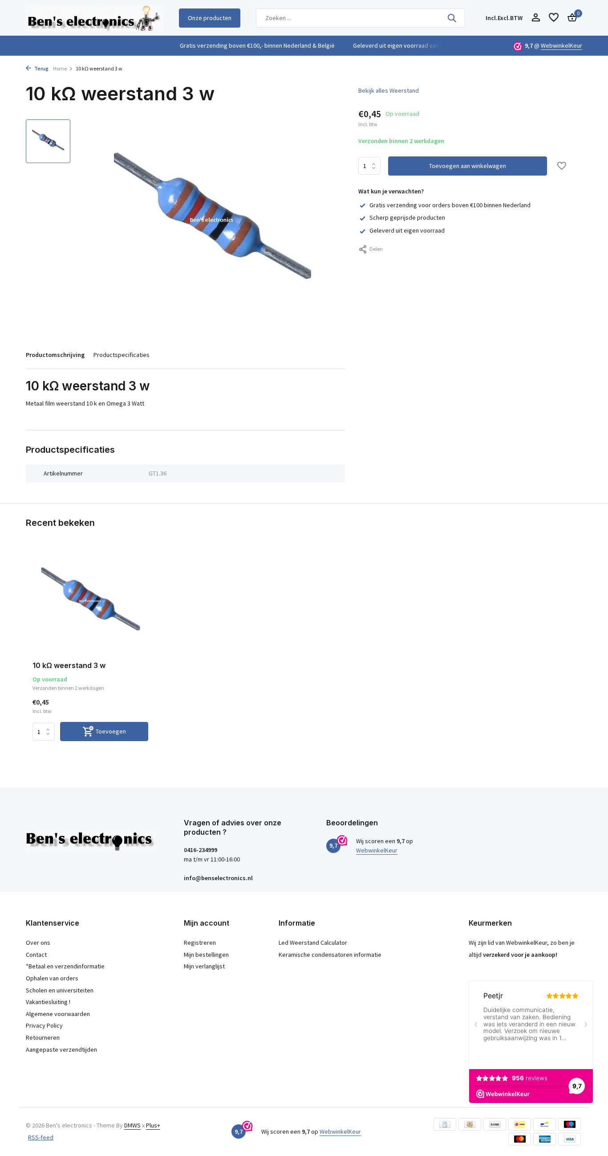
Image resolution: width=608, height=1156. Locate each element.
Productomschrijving (55, 355)
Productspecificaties (121, 355)
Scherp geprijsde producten (407, 218)
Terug (41, 68)
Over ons (38, 943)
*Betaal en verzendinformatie (65, 966)
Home (60, 68)
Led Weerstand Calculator (313, 943)
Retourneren (43, 1037)
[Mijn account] (535, 18)
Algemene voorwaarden (58, 1014)
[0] (570, 18)
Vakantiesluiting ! (48, 1002)
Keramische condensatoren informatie (330, 955)
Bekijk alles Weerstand (388, 90)
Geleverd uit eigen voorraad (407, 230)
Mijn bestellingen (206, 955)
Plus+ (153, 1125)
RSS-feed (40, 1137)
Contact (36, 955)
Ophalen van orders (52, 978)
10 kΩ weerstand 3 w (68, 665)
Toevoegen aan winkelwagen (467, 166)
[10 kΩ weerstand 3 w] (90, 603)
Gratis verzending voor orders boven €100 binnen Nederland (450, 205)
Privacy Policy (44, 1025)
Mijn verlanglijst (204, 966)
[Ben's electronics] (94, 18)
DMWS (132, 1125)
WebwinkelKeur (561, 45)
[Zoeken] (451, 17)
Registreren (200, 943)
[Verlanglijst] (554, 18)
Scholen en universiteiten (59, 990)
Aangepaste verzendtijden (61, 1049)
